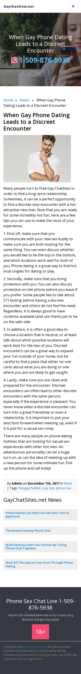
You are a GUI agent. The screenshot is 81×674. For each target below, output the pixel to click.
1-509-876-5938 (43, 60)
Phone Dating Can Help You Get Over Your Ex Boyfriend (37, 514)
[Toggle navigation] (73, 6)
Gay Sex (48, 488)
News (24, 100)
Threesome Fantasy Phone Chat (28, 530)
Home (8, 100)
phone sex (63, 488)
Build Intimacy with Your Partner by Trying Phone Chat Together (36, 546)
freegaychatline (29, 488)
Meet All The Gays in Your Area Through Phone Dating (39, 564)
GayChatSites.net (19, 6)
